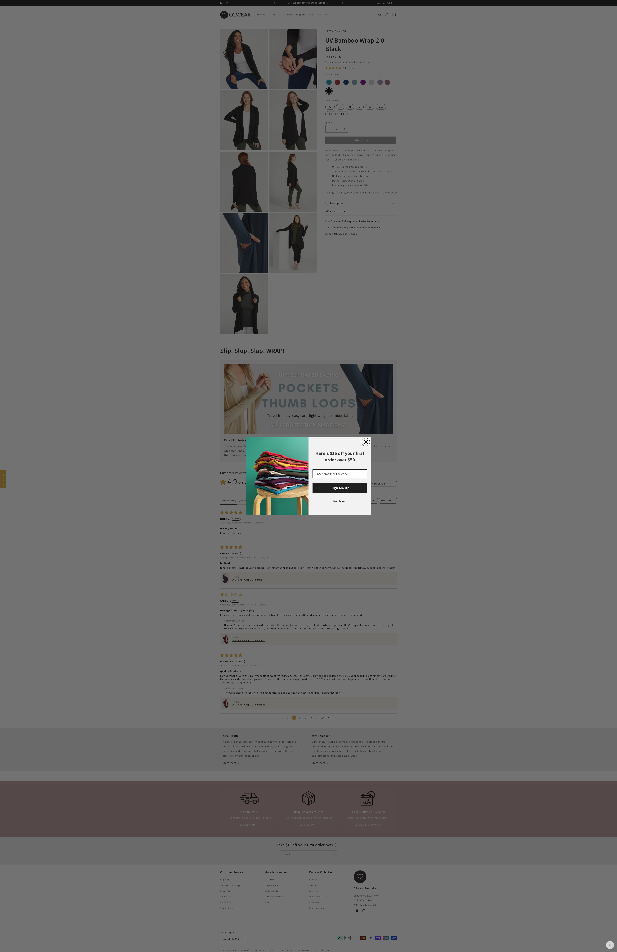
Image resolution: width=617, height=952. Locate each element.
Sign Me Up (339, 487)
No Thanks (339, 501)
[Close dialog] (366, 442)
